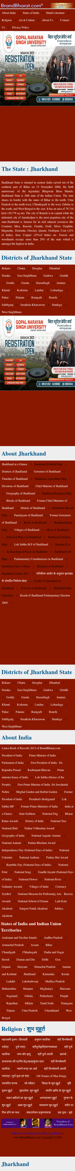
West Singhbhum (11, 312)
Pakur (5, 297)
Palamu (20, 297)
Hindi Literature (55, 13)
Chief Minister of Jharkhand (51, 486)
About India (9, 13)
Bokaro (6, 268)
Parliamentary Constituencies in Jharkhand (38, 559)
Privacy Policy (20, 27)
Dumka (6, 275)
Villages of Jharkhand (26, 530)
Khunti (6, 290)
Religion (7, 20)
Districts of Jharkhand (14, 471)
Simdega (57, 305)
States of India (31, 13)
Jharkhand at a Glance (14, 464)
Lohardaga (57, 290)
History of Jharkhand (33, 508)
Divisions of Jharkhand (15, 486)
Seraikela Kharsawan (32, 305)
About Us (47, 20)
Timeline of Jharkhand (15, 479)
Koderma (22, 290)
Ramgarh (36, 297)
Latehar (39, 290)
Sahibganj (7, 305)
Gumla (25, 283)
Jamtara (61, 283)
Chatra (21, 268)
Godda (10, 283)
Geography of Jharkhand (20, 493)
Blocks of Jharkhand (18, 500)
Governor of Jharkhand (47, 471)
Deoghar (37, 268)
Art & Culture (27, 20)
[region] (37, 133)
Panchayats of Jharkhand (28, 515)
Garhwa (48, 275)
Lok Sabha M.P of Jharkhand (31, 544)
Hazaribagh (43, 283)
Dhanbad (54, 268)
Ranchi (53, 297)
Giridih (64, 275)
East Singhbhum (26, 275)
